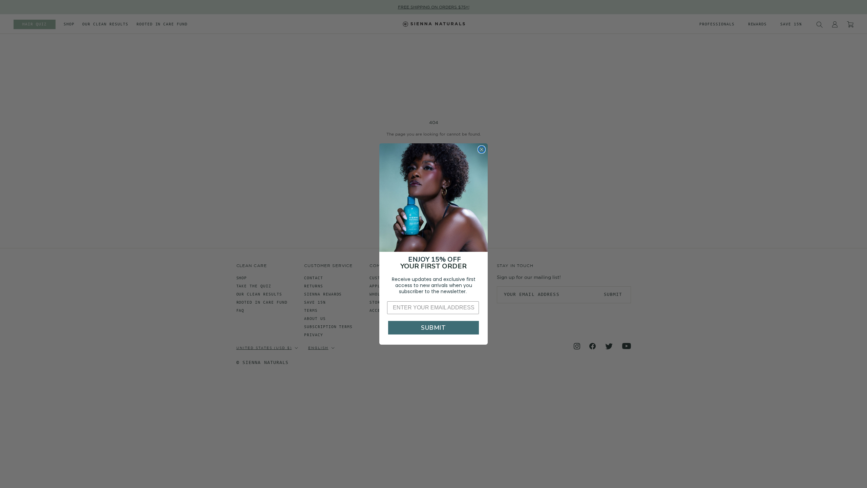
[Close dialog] (481, 149)
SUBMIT (433, 328)
